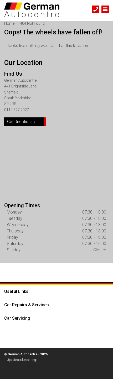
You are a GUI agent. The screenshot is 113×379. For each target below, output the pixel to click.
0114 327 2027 (16, 110)
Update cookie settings (22, 360)
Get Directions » (21, 121)
